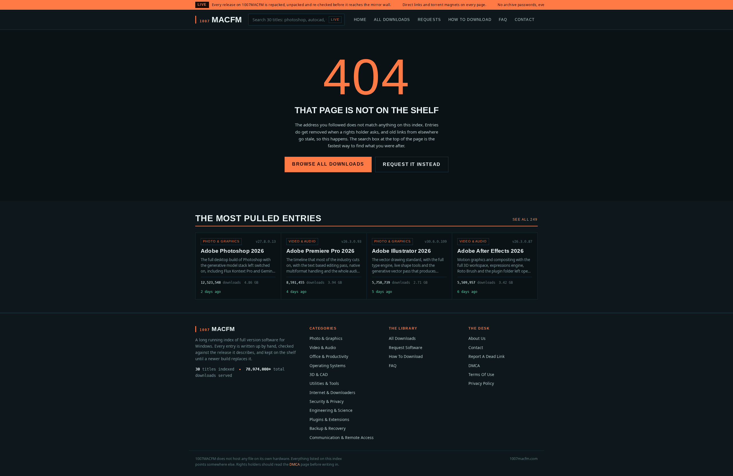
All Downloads (392, 19)
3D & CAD (319, 374)
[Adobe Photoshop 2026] (238, 266)
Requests (429, 19)
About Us (477, 338)
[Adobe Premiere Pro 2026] (323, 266)
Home (360, 19)
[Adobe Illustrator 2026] (409, 266)
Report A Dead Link (486, 356)
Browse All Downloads (328, 164)
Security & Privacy (327, 401)
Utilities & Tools (324, 383)
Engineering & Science (331, 410)
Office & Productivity (329, 356)
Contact (525, 19)
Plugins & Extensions (329, 419)
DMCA (474, 365)
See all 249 (525, 220)
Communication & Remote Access (342, 437)
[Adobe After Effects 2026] (494, 266)
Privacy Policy (481, 383)
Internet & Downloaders (332, 392)
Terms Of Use (481, 374)
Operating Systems (328, 365)
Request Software (405, 347)
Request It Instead (412, 164)
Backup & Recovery (328, 428)
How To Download (469, 19)
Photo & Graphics (326, 338)
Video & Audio (323, 347)
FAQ (503, 19)
